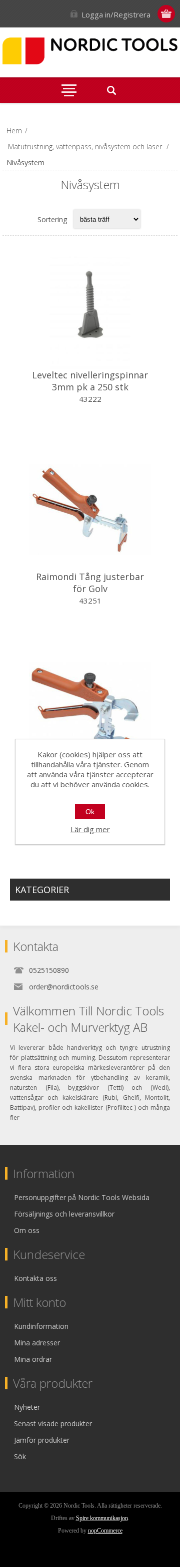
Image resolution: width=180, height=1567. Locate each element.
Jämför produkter (42, 1440)
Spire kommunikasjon (102, 1518)
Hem (14, 130)
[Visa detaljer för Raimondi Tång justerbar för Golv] (90, 510)
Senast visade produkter (53, 1423)
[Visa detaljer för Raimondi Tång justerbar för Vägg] (90, 711)
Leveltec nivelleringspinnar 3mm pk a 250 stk (90, 381)
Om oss (27, 1230)
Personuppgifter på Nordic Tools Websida (82, 1197)
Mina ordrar (33, 1359)
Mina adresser (37, 1342)
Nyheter (27, 1407)
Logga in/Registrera (116, 14)
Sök (20, 1456)
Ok (90, 812)
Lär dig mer (90, 829)
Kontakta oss (35, 1278)
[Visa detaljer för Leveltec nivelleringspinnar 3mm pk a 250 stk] (90, 308)
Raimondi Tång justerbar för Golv (90, 583)
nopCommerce (105, 1530)
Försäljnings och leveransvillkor (64, 1214)
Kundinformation (41, 1326)
